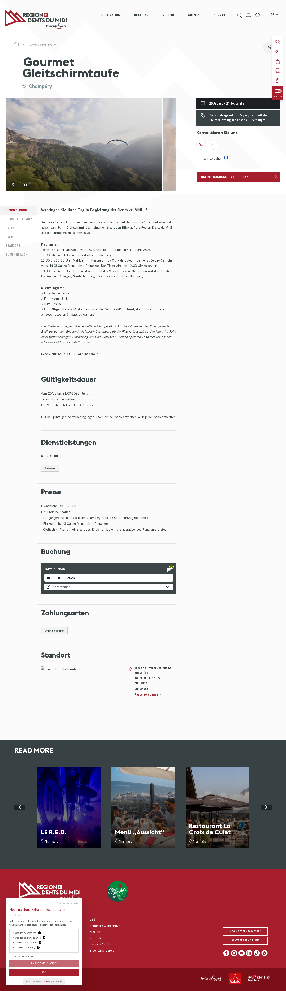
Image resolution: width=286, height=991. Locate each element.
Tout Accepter (44, 972)
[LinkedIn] (249, 953)
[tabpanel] (84, 144)
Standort (13, 245)
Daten (10, 228)
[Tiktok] (257, 953)
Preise (10, 237)
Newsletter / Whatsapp (245, 931)
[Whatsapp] (264, 953)
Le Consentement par (44, 981)
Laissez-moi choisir (44, 963)
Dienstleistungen (19, 219)
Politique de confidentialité (21, 956)
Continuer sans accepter (68, 903)
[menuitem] (110, 18)
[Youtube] (241, 953)
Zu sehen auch (16, 254)
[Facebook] (226, 953)
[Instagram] (234, 953)
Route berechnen (146, 694)
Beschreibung (16, 210)
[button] (108, 587)
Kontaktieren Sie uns (245, 940)
